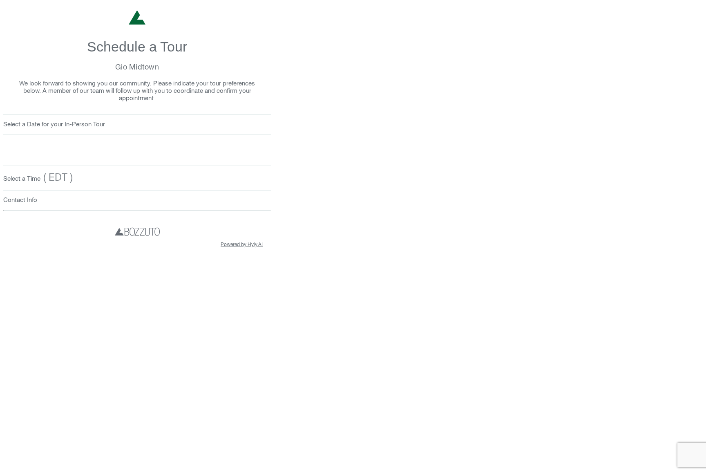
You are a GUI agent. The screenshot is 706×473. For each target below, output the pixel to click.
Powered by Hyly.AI (242, 244)
